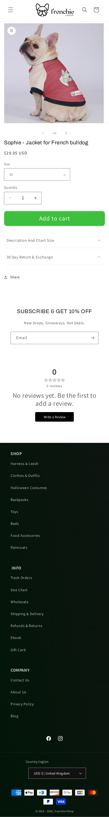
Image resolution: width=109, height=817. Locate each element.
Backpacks (19, 499)
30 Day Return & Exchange (30, 257)
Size (7, 164)
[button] (10, 10)
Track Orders (21, 577)
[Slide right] (66, 133)
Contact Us (20, 680)
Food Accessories (25, 535)
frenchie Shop (64, 811)
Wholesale (19, 601)
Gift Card (18, 649)
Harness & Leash (25, 463)
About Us (18, 692)
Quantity (10, 187)
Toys (14, 511)
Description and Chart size (30, 240)
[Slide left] (43, 133)
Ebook (16, 637)
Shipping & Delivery (27, 613)
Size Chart (19, 589)
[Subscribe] (92, 338)
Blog (14, 716)
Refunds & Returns (26, 625)
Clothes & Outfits (25, 475)
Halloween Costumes (29, 487)
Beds (15, 523)
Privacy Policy (22, 704)
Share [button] (15, 277)
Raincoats (19, 547)
